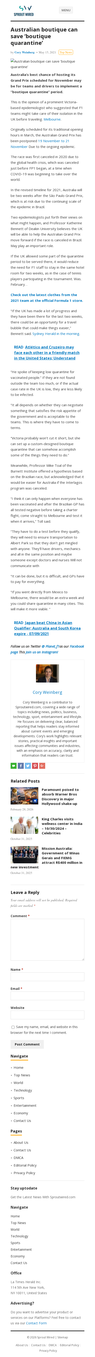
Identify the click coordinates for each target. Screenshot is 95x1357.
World (18, 1082)
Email (16, 988)
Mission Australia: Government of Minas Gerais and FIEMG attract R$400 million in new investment (46, 857)
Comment (20, 916)
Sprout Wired (45, 1337)
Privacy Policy (24, 1172)
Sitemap (62, 1337)
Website (17, 1008)
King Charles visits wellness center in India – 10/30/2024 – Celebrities (62, 826)
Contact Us (22, 1120)
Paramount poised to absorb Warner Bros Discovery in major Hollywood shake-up (60, 796)
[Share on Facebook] (21, 766)
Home (19, 1067)
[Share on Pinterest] (35, 766)
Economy (21, 1113)
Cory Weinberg (25, 52)
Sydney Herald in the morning (56, 333)
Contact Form (36, 1323)
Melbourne (52, 119)
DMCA (18, 1157)
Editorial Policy (25, 1165)
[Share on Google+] (42, 766)
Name (17, 969)
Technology (23, 1090)
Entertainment (25, 1105)
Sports (19, 1097)
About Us (21, 1142)
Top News (66, 52)
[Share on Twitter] (28, 766)
